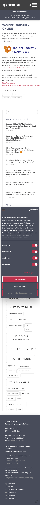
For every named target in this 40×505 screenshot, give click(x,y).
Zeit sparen (11, 409)
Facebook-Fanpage (11, 461)
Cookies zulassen (20, 279)
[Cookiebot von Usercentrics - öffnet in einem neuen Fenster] (29, 210)
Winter (19, 399)
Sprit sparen (11, 371)
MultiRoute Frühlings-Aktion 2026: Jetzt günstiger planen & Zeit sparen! (20, 161)
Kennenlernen (7, 94)
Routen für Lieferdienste (21, 338)
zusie (19, 409)
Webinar (25, 394)
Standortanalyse (24, 371)
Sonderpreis (24, 366)
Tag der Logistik (16, 97)
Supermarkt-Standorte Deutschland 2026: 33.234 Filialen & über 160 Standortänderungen (19, 138)
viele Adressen (13, 393)
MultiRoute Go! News (20, 298)
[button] (30, 5)
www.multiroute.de (16, 404)
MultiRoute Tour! (21, 307)
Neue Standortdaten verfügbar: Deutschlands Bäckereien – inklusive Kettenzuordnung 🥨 (20, 150)
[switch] (35, 251)
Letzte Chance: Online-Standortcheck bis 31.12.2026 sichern (20, 183)
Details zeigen (28, 273)
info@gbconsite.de (28, 18)
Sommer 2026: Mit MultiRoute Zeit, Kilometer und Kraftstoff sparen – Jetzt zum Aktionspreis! (21, 126)
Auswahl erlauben (20, 286)
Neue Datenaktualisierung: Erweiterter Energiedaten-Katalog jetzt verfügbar (20, 193)
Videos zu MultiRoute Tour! (16, 389)
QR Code (28, 330)
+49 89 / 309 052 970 (12, 18)
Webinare (10, 399)
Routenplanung (21, 359)
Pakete (28, 325)
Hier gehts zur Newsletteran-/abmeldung (19, 478)
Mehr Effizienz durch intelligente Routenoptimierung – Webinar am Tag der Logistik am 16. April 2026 (20, 172)
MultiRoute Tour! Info (15, 314)
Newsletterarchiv (17, 319)
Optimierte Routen (15, 325)
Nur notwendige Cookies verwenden (20, 293)
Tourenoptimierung (27, 375)
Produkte (12, 68)
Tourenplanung (19, 382)
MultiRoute (21, 68)
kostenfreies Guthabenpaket (21, 94)
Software (11, 366)
